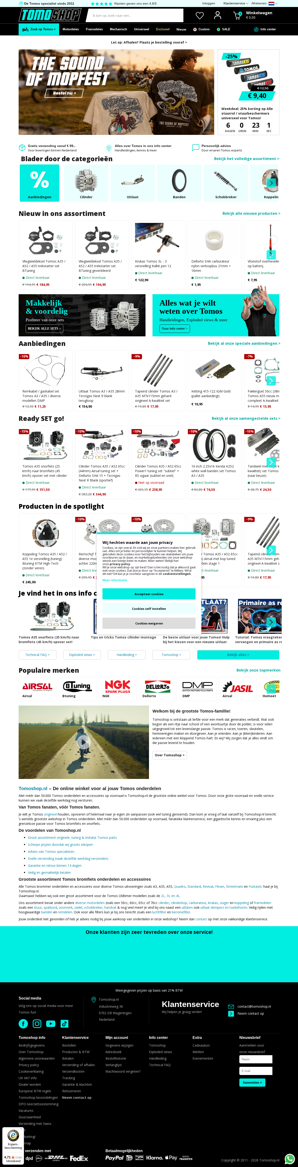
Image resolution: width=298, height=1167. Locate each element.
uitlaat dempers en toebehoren (223, 907)
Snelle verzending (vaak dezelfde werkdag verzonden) (68, 858)
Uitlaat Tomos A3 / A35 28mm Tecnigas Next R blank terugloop (102, 396)
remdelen (65, 912)
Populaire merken (49, 670)
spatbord (50, 907)
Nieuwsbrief (249, 1038)
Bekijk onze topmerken (259, 670)
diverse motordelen (90, 903)
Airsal (27, 696)
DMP (186, 696)
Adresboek (113, 1052)
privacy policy (120, 564)
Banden (179, 197)
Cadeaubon (201, 1045)
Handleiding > (127, 654)
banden (46, 912)
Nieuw (181, 29)
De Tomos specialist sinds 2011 (48, 3)
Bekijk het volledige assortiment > (246, 158)
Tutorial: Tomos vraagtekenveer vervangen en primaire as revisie (262, 639)
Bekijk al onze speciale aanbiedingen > (244, 343)
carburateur (197, 903)
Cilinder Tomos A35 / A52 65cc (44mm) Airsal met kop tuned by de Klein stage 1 (214, 559)
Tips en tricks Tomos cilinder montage (123, 637)
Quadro (180, 886)
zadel (78, 907)
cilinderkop (179, 903)
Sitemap (25, 1143)
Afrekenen (259, 3)
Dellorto (149, 696)
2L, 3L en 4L (170, 896)
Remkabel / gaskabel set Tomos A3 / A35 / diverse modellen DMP (41, 396)
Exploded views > (82, 654)
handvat (110, 907)
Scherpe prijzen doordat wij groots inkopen (60, 844)
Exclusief (162, 29)
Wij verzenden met (35, 1151)
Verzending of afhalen (78, 1065)
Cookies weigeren (149, 623)
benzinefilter (181, 912)
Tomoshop (157, 1045)
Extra (197, 1038)
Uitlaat (133, 197)
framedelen (262, 903)
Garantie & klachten (77, 1084)
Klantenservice (190, 1004)
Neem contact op (250, 1013)
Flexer (219, 886)
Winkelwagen (259, 12)
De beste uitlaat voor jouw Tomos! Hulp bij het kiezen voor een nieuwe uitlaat (196, 639)
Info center (267, 29)
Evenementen (203, 1058)
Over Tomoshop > (170, 755)
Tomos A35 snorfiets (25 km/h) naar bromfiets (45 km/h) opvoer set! (49, 639)
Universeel (141, 29)
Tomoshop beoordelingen (38, 1097)
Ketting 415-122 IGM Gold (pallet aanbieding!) (210, 393)
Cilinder (86, 197)
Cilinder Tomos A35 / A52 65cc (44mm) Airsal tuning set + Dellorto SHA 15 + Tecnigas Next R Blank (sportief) (102, 473)
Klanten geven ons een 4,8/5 (135, 3)
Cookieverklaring (31, 1071)
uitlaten (187, 907)
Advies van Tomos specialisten (51, 851)
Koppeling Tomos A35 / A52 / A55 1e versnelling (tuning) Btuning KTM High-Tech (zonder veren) (44, 561)
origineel (50, 814)
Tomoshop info (32, 1038)
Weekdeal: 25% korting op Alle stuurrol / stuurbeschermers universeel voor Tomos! (247, 113)
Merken (198, 1052)
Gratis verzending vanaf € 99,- (51, 146)
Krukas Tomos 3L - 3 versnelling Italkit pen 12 (153, 263)
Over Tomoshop (31, 1052)
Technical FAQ (160, 1065)
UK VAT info (28, 1078)
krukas (213, 903)
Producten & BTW (76, 1052)
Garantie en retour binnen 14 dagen (54, 865)
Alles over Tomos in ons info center (143, 146)
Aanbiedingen (39, 197)
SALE (225, 29)
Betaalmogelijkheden (124, 1151)
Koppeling (272, 197)
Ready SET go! (41, 418)
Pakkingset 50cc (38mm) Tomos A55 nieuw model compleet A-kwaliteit (267, 396)
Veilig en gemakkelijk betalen (49, 872)
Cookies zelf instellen (149, 609)
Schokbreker (226, 197)
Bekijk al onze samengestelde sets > (246, 418)
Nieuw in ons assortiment (62, 213)
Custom (203, 29)
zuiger (224, 903)
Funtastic (255, 886)
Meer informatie (114, 580)
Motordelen (71, 29)
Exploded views (160, 1052)
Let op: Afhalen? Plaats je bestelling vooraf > (149, 42)
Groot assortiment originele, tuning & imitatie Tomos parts (72, 837)
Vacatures (26, 1110)
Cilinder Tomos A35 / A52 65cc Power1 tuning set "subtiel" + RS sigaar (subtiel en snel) (158, 471)
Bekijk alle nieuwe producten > (252, 213)
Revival (208, 886)
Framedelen (94, 29)
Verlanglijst (113, 1065)
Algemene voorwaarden (37, 1058)
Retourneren (71, 1091)
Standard (194, 886)
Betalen (68, 1058)
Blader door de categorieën (67, 158)
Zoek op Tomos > (42, 29)
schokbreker (93, 907)
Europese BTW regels (35, 1091)
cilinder (164, 903)
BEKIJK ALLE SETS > (44, 328)
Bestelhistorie (115, 1058)
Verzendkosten (73, 1071)
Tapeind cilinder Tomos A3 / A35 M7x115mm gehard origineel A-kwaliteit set (156, 396)
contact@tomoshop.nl (254, 1006)
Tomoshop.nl (33, 788)
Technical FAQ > (37, 654)
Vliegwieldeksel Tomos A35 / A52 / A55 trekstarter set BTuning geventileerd (100, 266)
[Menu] (21, 1130)
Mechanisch (118, 29)
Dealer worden (30, 1084)
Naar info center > (175, 328)
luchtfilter (159, 912)
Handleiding (157, 1058)
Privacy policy (29, 1065)
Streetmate (234, 886)
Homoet (269, 696)
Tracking (68, 1078)
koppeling (241, 903)
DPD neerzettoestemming (38, 1104)
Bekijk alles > (238, 654)
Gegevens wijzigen (119, 1045)
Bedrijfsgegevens (32, 1045)
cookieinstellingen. (177, 574)
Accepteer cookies (149, 594)
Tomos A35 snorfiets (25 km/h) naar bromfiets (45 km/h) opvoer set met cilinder (44, 471)
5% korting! (27, 1136)
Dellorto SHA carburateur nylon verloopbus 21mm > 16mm (211, 266)
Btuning (69, 696)
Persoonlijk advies (216, 146)
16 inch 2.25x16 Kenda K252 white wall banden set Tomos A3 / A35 (213, 471)
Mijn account (116, 1038)
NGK (105, 696)
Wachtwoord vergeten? (122, 1071)
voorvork (65, 907)
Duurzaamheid (30, 1117)
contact (201, 919)
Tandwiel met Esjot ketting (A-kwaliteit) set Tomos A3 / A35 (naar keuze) (270, 471)
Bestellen (69, 1045)
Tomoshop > (171, 654)
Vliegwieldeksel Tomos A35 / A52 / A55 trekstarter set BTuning (43, 266)
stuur (38, 907)
